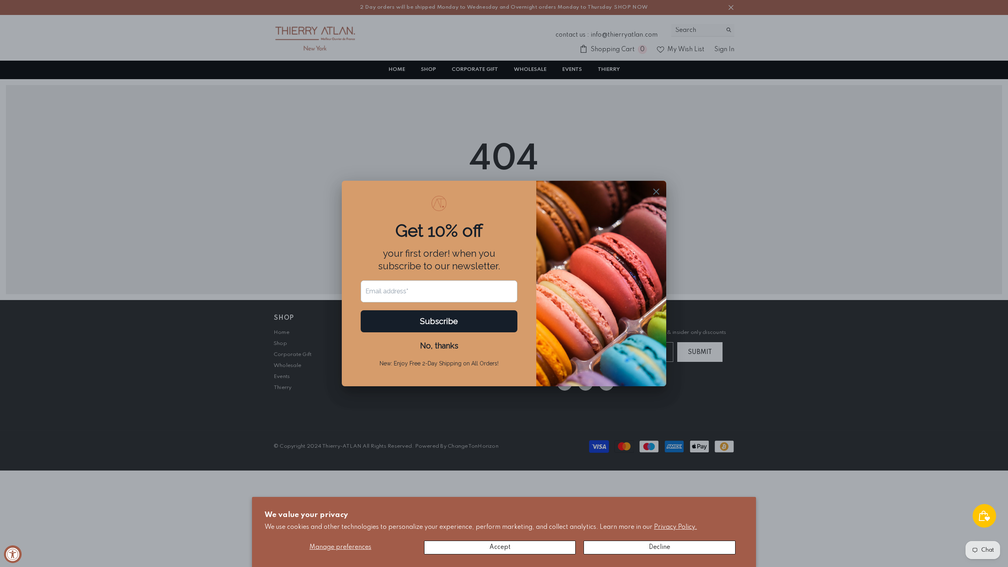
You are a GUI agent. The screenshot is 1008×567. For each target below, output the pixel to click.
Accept (500, 547)
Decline (659, 547)
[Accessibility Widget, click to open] (13, 554)
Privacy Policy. (675, 527)
